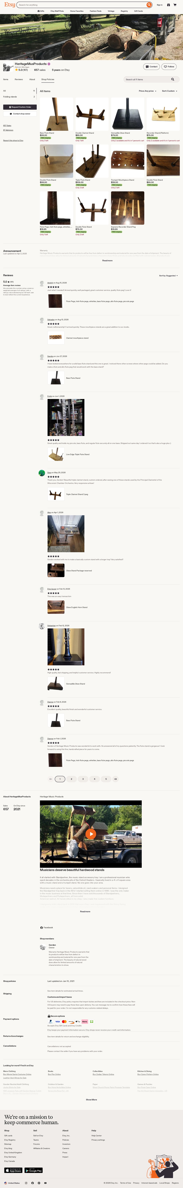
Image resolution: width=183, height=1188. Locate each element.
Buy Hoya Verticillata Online (59, 1087)
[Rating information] (16, 70)
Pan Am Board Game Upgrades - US (152, 1091)
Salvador (51, 320)
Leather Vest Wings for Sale (14, 1078)
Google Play (34, 1170)
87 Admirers (8, 130)
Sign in (160, 5)
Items (5, 79)
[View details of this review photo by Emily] (66, 417)
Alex (49, 512)
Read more (107, 260)
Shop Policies (47, 79)
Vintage (111, 11)
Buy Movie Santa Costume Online (17, 1074)
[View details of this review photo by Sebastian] (66, 646)
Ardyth (50, 283)
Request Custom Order (21, 107)
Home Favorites (76, 11)
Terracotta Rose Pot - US (58, 1091)
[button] (151, 66)
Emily (49, 396)
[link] (50, 779)
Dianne (50, 702)
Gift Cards (138, 11)
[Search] (149, 5)
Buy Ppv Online (54, 1074)
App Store (13, 1170)
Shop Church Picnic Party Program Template (111, 1087)
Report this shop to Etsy (13, 140)
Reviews (19, 79)
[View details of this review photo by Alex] (66, 533)
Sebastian (51, 626)
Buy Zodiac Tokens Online (103, 1074)
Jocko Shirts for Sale (11, 1087)
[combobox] (81, 5)
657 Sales (7, 125)
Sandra (50, 356)
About (32, 79)
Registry (124, 11)
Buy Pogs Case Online (146, 1087)
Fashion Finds (95, 11)
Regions (175, 1183)
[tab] (19, 91)
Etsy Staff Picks (57, 11)
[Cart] (175, 5)
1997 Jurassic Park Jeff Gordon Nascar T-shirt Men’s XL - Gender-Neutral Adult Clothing (22, 1092)
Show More (91, 1099)
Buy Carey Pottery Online (148, 1074)
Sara (49, 472)
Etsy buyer (51, 589)
